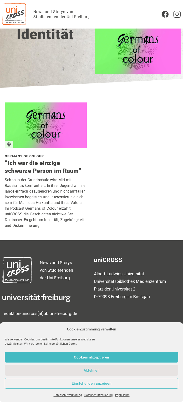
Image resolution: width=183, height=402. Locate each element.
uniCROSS (108, 260)
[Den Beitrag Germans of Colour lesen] (46, 147)
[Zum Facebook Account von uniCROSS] (165, 14)
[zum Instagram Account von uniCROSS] (177, 14)
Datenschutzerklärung (68, 395)
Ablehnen (91, 370)
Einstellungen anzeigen (91, 383)
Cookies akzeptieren (91, 357)
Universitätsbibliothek (114, 281)
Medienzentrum (151, 281)
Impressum (122, 395)
